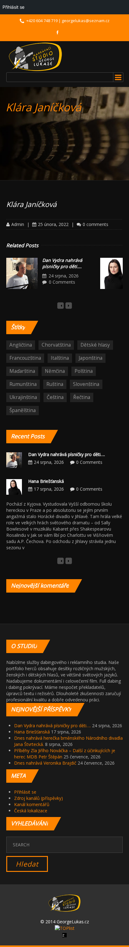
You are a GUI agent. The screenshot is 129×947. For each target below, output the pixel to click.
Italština (60, 358)
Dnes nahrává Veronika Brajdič (45, 763)
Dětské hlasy (95, 345)
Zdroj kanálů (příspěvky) (38, 798)
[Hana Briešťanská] (14, 486)
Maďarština (22, 371)
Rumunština (23, 384)
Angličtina (20, 345)
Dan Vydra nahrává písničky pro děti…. (62, 263)
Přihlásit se (25, 792)
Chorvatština (56, 345)
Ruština (54, 384)
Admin (17, 224)
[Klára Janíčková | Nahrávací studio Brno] (35, 56)
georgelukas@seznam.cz (86, 20)
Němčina (55, 371)
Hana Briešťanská (46, 481)
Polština (84, 371)
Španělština (22, 410)
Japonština (90, 358)
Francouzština (25, 358)
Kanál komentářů (31, 804)
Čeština (55, 397)
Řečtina (81, 397)
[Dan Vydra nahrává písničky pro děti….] (22, 273)
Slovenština (86, 384)
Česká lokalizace (30, 811)
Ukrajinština (23, 397)
